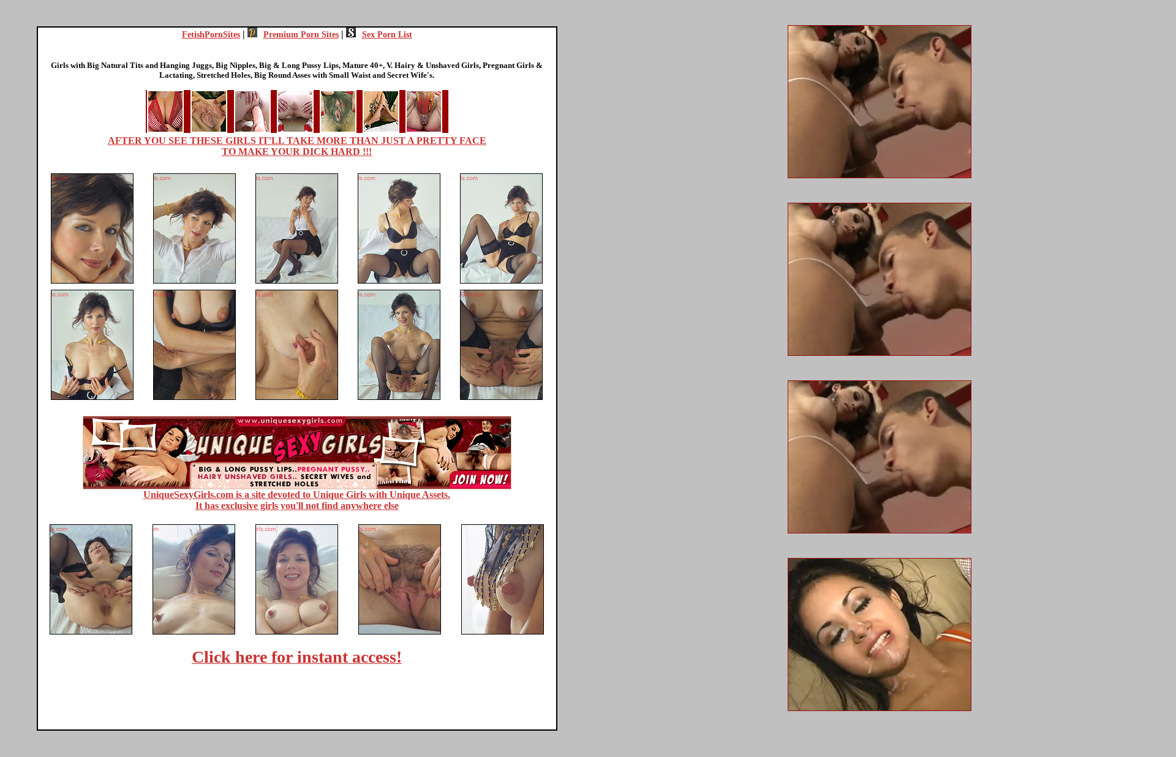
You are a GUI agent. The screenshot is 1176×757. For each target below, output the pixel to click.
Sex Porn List (387, 34)
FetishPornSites (211, 34)
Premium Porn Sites (301, 34)
